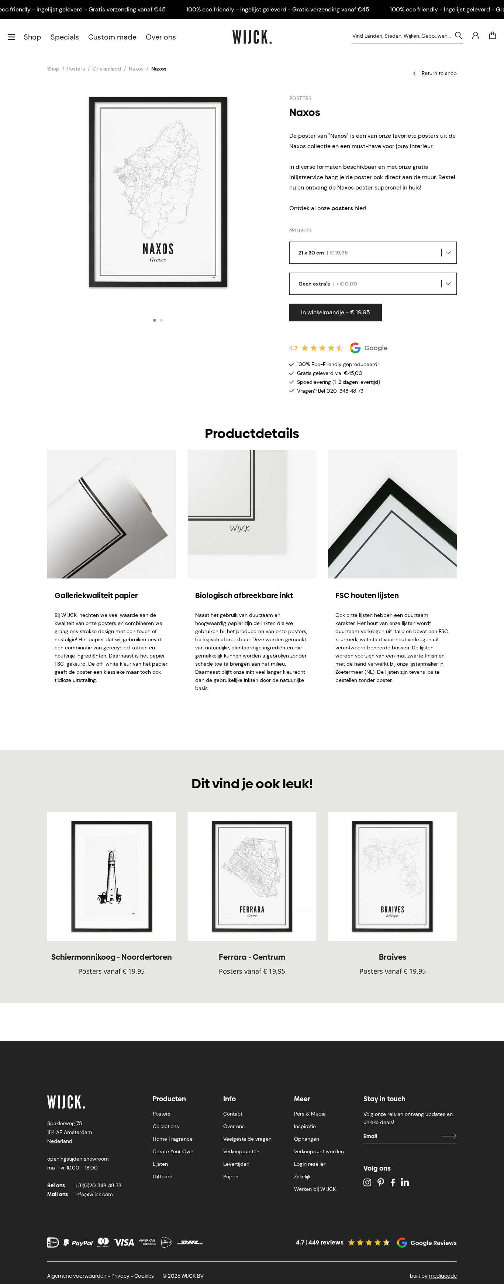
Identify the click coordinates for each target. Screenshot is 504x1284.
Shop (32, 37)
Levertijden (236, 1164)
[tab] (154, 320)
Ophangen (306, 1139)
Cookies (144, 1276)
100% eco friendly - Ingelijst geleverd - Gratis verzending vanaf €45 (277, 9)
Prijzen (230, 1176)
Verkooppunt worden (319, 1151)
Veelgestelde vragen (247, 1139)
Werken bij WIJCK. (315, 1189)
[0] (492, 35)
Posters (76, 68)
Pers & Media (310, 1113)
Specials (65, 37)
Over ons (161, 37)
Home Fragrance (173, 1139)
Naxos (136, 68)
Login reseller (309, 1164)
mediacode (443, 1276)
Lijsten (160, 1164)
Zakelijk (302, 1176)
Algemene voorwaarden (77, 1276)
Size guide (300, 230)
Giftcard (163, 1176)
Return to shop (439, 73)
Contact (232, 1113)
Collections (166, 1126)
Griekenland (107, 68)
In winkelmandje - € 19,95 (335, 312)
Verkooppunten (241, 1151)
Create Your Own (173, 1151)
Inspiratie (305, 1126)
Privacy (120, 1276)
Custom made (112, 37)
